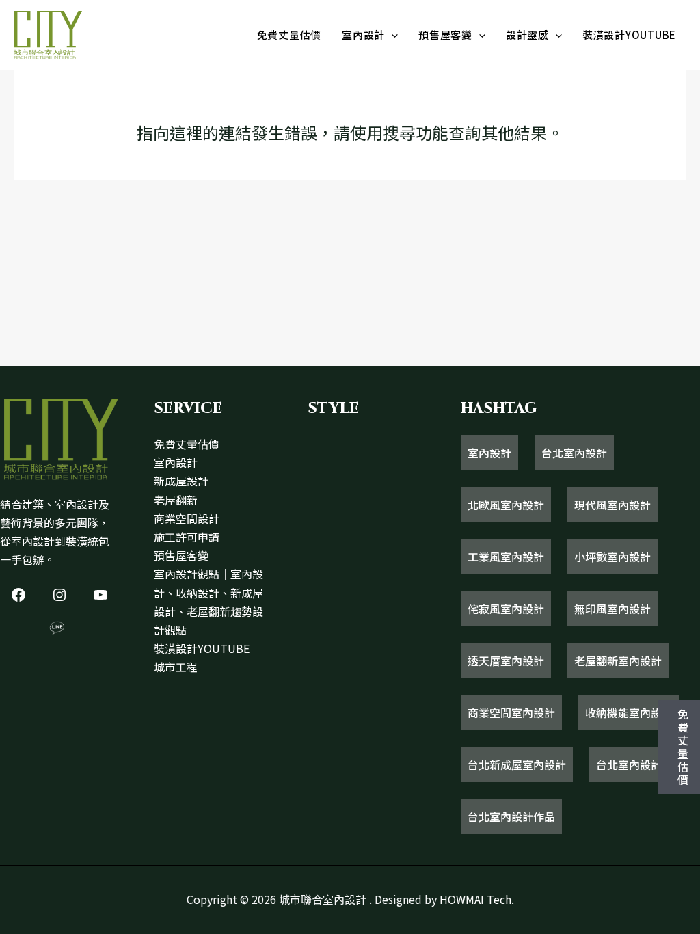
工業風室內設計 (506, 556)
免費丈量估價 (289, 34)
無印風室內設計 (612, 608)
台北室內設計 (574, 452)
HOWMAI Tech (475, 899)
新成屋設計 (181, 480)
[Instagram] (59, 595)
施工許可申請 (186, 537)
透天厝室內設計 (506, 660)
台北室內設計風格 (640, 764)
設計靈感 (527, 34)
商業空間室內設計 (511, 712)
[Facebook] (18, 595)
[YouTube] (100, 595)
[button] (391, 35)
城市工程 (176, 666)
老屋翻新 (176, 500)
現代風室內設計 (612, 504)
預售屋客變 (445, 34)
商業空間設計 (186, 518)
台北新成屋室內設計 (517, 764)
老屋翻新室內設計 (618, 660)
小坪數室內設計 (612, 556)
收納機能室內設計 (629, 712)
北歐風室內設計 (506, 504)
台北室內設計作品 (511, 816)
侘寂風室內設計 (506, 608)
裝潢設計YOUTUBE (629, 34)
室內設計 (363, 34)
